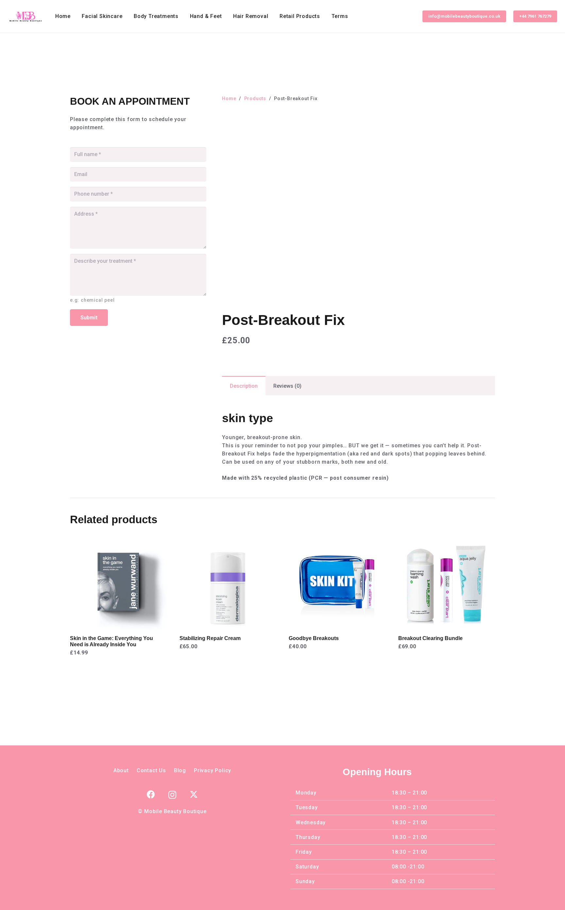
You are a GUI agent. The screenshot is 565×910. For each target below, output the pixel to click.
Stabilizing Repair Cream (210, 638)
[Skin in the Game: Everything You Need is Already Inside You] (118, 538)
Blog (180, 770)
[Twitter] (194, 794)
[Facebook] (151, 794)
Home (229, 98)
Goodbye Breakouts (314, 638)
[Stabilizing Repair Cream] (228, 538)
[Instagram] (172, 794)
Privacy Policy (212, 770)
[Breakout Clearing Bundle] (446, 538)
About (121, 770)
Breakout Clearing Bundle (430, 638)
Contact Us (151, 770)
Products (255, 98)
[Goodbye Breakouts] (337, 538)
